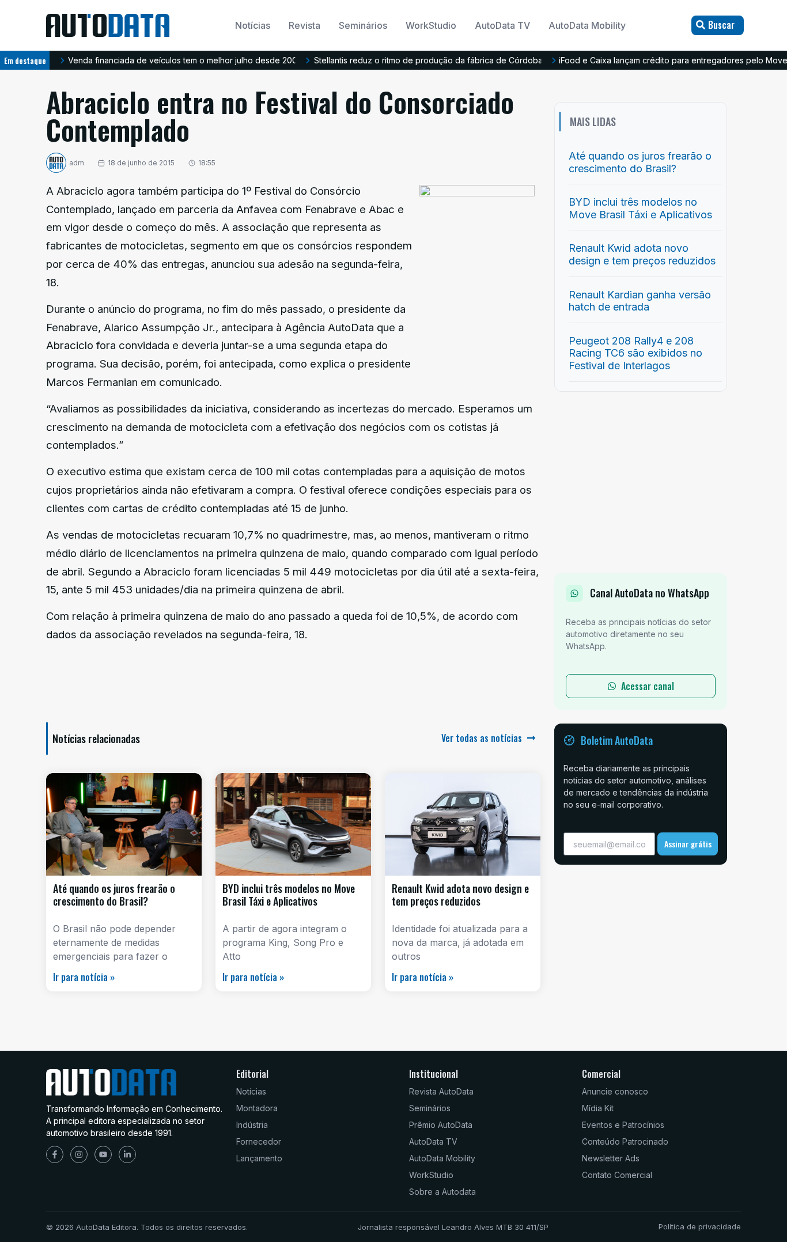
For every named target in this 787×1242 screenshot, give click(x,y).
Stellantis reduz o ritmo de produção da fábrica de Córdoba (428, 60)
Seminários (363, 25)
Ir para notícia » (84, 977)
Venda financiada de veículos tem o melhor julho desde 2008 (185, 60)
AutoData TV (502, 25)
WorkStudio (431, 25)
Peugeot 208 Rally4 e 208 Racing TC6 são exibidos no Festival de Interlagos (635, 353)
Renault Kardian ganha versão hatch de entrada (640, 301)
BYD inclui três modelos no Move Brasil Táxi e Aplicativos (288, 894)
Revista (304, 25)
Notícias (252, 25)
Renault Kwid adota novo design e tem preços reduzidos (460, 894)
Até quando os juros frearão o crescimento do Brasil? (114, 894)
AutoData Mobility (587, 25)
